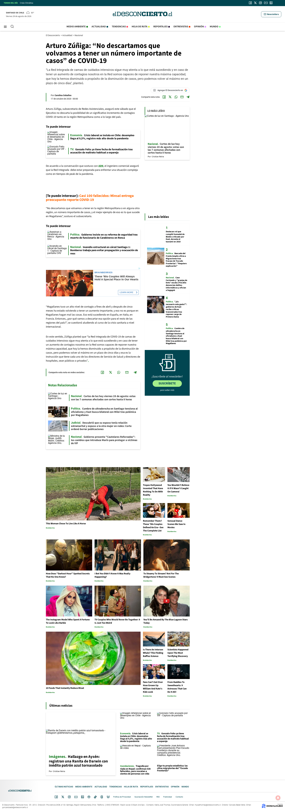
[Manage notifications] (278, 797)
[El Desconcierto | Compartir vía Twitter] (170, 97)
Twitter (62, 797)
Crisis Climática (26, 2)
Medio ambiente (76, 26)
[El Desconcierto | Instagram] (260, 2)
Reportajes (160, 26)
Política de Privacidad (122, 797)
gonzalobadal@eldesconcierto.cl (15, 807)
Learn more (126, 292)
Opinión (199, 26)
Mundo (214, 26)
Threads (101, 797)
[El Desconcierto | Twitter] (255, 3)
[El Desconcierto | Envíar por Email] (182, 97)
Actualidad (99, 26)
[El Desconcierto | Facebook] (250, 2)
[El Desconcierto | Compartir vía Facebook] (164, 97)
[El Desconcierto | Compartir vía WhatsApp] (176, 97)
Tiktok (95, 797)
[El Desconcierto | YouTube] (265, 3)
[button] (271, 14)
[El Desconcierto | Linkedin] (271, 2)
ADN (100, 166)
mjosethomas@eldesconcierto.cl (208, 805)
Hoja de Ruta (139, 26)
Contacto (179, 797)
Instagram (69, 797)
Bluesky (108, 797)
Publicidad (167, 797)
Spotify (89, 797)
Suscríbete (167, 383)
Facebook (56, 797)
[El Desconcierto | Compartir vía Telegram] (188, 97)
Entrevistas (181, 26)
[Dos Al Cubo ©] (272, 807)
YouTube (75, 797)
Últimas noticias (64, 786)
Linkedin (82, 797)
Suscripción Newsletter (143, 797)
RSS (158, 797)
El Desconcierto (53, 35)
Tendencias (119, 26)
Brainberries (104, 272)
